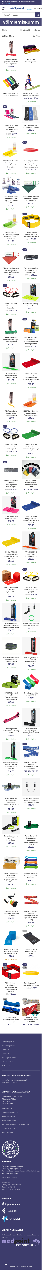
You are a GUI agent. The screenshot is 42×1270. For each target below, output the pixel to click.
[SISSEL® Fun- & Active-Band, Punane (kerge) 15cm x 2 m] (31, 400)
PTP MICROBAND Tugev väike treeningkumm (31, 554)
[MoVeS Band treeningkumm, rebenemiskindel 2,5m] (31, 469)
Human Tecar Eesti (8, 1128)
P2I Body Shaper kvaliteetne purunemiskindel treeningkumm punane (11, 987)
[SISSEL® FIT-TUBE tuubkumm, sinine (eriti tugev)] (11, 433)
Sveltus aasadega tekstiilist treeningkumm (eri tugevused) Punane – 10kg (30, 915)
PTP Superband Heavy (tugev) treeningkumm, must (31, 731)
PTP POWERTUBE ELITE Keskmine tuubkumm (31, 625)
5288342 (14, 1178)
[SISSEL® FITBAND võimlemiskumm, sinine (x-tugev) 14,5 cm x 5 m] (31, 505)
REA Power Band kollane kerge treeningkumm (11, 413)
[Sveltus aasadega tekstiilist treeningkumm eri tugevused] (31, 751)
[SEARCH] (37, 14)
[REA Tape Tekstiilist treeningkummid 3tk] (31, 114)
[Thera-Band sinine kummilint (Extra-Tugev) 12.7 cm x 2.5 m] (11, 185)
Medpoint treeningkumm (31, 61)
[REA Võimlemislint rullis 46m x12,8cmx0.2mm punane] (11, 576)
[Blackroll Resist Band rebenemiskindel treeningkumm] (11, 646)
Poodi (29, 10)
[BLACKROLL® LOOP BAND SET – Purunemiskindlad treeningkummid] (31, 326)
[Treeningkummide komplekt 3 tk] (31, 681)
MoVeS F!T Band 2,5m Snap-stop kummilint (31, 94)
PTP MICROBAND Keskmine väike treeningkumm (11, 375)
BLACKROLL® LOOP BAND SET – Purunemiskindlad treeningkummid (31, 341)
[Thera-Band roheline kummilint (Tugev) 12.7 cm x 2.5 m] (31, 185)
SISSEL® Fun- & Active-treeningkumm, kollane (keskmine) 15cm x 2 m (11, 164)
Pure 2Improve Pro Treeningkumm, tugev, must (31, 270)
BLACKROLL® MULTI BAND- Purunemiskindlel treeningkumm (11, 696)
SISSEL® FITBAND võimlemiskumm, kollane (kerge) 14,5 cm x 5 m (11, 555)
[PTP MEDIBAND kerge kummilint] (31, 292)
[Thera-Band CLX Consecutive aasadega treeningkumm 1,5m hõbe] (11, 787)
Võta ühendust (7, 1108)
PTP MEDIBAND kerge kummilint (31, 305)
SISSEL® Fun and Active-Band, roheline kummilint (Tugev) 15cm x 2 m (11, 235)
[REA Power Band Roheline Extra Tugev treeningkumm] (11, 326)
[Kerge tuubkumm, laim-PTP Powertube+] (11, 824)
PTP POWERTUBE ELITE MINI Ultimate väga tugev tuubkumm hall (31, 800)
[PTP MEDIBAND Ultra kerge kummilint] (11, 505)
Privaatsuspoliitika (8, 1046)
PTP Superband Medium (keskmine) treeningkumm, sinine (11, 626)
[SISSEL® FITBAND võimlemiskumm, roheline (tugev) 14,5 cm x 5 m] (31, 433)
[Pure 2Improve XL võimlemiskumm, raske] (31, 938)
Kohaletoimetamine (9, 1120)
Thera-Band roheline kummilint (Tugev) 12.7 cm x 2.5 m (31, 199)
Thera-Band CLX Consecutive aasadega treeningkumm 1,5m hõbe (11, 802)
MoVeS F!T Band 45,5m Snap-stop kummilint (31, 1020)
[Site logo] (16, 8)
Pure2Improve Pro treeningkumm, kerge (31, 984)
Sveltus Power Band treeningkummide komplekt (31, 876)
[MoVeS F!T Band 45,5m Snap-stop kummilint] (31, 1006)
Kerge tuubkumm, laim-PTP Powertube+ (11, 838)
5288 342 (7, 3)
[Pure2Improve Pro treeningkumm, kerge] (31, 971)
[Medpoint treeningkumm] (31, 48)
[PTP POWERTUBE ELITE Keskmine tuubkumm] (31, 612)
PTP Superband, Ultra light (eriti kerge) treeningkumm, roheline (11, 765)
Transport (5, 1054)
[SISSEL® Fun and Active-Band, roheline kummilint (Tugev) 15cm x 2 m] (11, 221)
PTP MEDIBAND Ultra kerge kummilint (11, 517)
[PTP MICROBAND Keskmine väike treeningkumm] (11, 362)
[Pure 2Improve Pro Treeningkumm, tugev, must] (31, 257)
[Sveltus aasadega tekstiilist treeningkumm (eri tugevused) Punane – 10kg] (31, 900)
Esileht (4, 30)
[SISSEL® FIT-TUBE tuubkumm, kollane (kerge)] (31, 576)
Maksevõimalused (8, 1116)
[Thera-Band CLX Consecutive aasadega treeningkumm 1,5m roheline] (31, 824)
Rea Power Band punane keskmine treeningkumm (11, 62)
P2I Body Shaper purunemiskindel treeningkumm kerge (31, 234)
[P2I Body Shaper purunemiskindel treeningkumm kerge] (31, 221)
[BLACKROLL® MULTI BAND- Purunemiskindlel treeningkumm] (11, 681)
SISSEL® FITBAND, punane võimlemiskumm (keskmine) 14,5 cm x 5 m (31, 377)
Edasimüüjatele (7, 1062)
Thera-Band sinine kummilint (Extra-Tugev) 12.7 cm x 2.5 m (11, 200)
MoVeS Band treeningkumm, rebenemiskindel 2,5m (31, 483)
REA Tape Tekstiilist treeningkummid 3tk (31, 126)
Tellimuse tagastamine (10, 1112)
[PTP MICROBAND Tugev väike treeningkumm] (31, 540)
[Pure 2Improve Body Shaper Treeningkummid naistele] (11, 114)
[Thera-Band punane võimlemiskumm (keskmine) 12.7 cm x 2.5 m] (11, 257)
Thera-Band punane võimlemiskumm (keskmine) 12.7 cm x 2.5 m (11, 271)
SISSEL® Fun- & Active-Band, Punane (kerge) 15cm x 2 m (31, 413)
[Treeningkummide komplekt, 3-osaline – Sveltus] (11, 900)
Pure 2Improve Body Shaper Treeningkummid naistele (11, 128)
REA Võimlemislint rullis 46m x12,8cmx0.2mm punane (11, 591)
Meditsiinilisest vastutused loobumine (15, 1124)
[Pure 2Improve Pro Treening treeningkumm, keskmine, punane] (31, 149)
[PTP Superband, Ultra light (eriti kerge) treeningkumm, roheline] (11, 751)
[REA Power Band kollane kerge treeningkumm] (11, 400)
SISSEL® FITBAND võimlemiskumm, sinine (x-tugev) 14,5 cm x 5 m (31, 519)
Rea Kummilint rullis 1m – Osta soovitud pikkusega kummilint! (11, 951)
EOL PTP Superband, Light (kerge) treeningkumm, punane (31, 660)
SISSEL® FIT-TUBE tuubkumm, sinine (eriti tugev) (11, 447)
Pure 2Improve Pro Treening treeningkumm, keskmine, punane (31, 164)
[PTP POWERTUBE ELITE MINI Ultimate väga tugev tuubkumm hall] (31, 787)
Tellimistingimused (8, 1042)
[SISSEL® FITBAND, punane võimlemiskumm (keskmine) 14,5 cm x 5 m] (31, 362)
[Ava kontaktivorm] (6, 1264)
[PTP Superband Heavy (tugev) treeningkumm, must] (31, 717)
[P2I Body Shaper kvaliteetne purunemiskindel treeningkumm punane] (11, 971)
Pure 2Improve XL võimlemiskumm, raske (30, 951)
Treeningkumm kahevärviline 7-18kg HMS (11, 731)
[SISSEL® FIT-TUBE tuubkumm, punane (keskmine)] (11, 292)
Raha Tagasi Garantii (9, 1058)
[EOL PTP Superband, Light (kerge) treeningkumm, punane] (31, 646)
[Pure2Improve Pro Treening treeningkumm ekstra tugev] (11, 469)
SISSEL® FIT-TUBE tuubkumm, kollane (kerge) (31, 590)
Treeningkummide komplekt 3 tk (31, 694)
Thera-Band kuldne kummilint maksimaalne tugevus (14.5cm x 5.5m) (11, 878)
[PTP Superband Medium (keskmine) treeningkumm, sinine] (11, 612)
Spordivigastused (8, 1132)
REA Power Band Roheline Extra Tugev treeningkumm (11, 340)
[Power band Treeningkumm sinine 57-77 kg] (11, 1006)
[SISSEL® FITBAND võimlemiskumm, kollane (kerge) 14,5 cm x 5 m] (11, 540)
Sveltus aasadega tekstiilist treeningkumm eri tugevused (31, 765)
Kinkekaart (6, 1066)
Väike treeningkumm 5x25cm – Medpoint (11, 94)
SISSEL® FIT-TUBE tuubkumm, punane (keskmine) (11, 306)
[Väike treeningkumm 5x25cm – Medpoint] (11, 82)
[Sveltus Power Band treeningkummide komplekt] (31, 862)
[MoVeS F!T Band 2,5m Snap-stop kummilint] (31, 82)
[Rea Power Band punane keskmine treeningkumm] (11, 48)
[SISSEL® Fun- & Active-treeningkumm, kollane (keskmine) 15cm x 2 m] (11, 149)
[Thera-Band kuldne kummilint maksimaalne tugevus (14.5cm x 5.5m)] (11, 862)
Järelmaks (5, 1050)
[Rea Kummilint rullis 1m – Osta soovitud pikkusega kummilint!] (11, 938)
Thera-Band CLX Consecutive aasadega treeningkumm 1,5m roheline (31, 840)
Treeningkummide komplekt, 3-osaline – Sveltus (11, 913)
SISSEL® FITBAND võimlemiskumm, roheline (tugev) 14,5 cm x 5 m (31, 448)
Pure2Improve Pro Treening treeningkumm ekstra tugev (11, 483)
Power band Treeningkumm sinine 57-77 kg (11, 1020)
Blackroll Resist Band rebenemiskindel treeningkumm (11, 659)
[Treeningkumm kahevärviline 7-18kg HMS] (11, 717)
